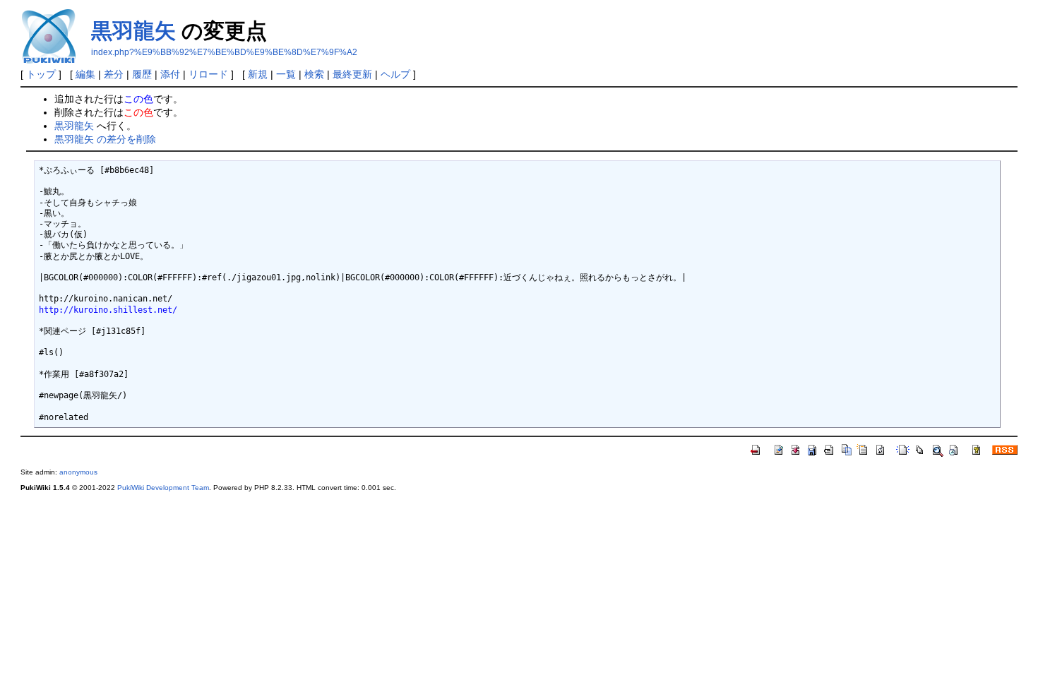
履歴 (142, 74)
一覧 (286, 74)
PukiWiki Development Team (163, 487)
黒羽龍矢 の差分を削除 (105, 139)
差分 (114, 74)
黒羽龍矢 (133, 30)
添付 (170, 74)
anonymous (78, 472)
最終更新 (352, 74)
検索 (314, 74)
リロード (208, 74)
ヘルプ (395, 74)
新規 (258, 74)
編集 (85, 74)
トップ (41, 74)
